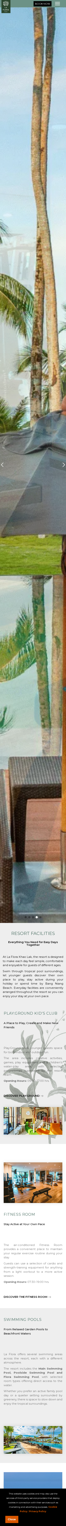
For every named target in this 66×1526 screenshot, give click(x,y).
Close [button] (12, 1519)
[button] (43, 3)
